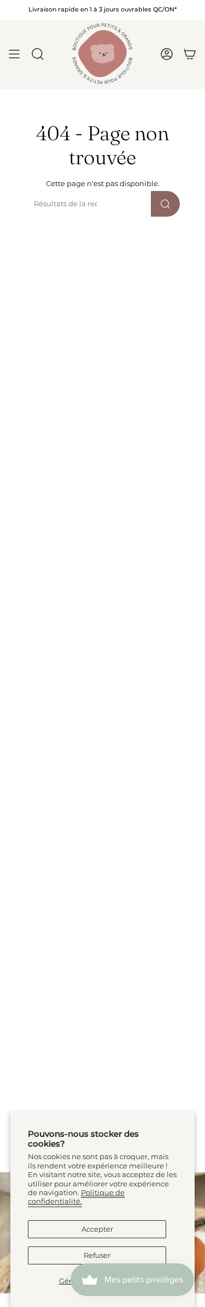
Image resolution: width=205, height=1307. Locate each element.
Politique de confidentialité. (76, 1197)
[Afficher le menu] (14, 54)
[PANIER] (189, 54)
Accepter (97, 1229)
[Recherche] (165, 204)
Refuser (97, 1255)
